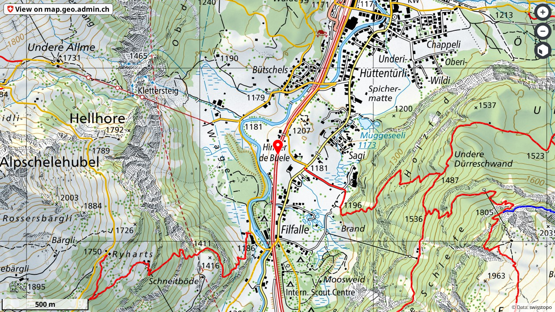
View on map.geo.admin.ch (62, 9)
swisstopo (540, 307)
